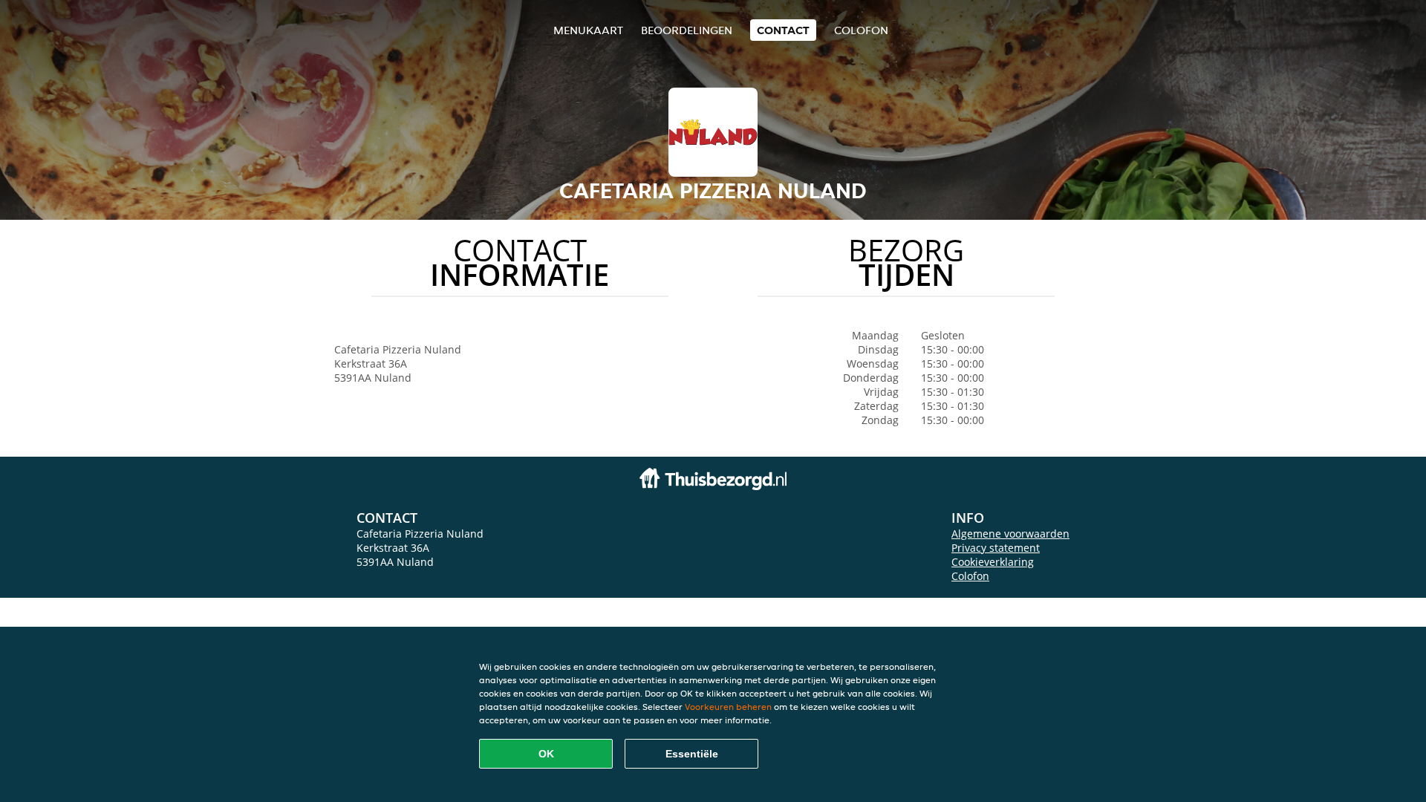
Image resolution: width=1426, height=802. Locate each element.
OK (546, 754)
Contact (783, 30)
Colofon (970, 576)
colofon (861, 30)
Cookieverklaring (992, 562)
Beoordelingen (686, 30)
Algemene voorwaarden (1010, 533)
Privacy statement (995, 548)
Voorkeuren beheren (728, 706)
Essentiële (691, 754)
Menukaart (588, 30)
